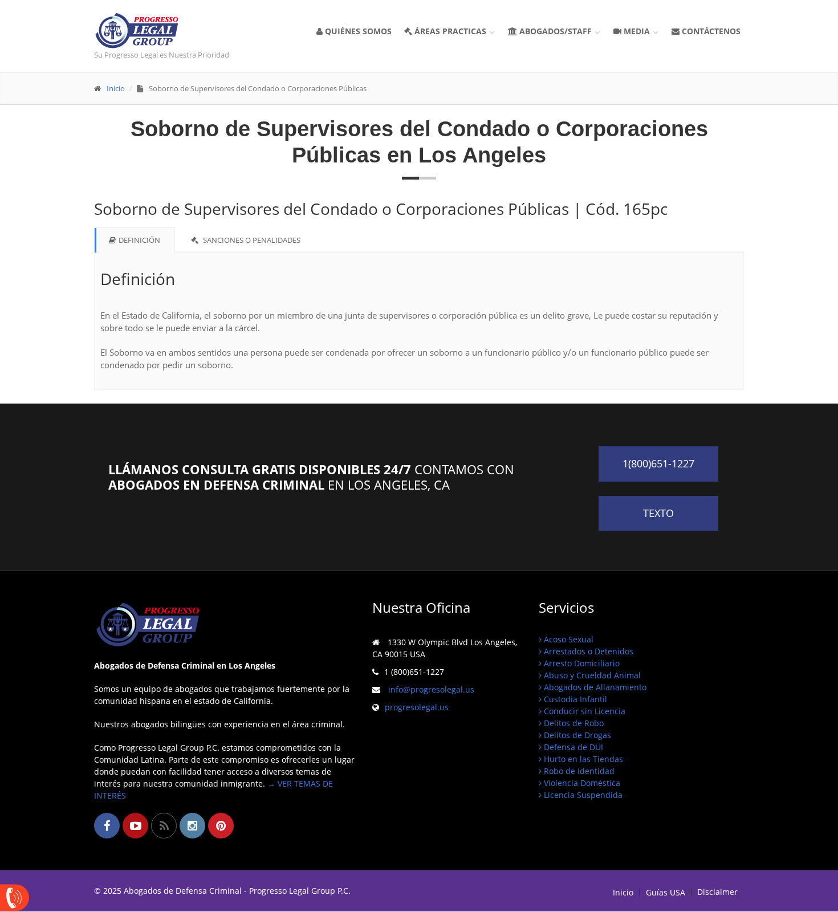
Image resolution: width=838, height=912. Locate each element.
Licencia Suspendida (582, 794)
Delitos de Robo (573, 723)
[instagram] (192, 825)
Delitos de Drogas (576, 735)
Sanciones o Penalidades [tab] (250, 240)
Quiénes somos (357, 31)
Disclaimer (717, 892)
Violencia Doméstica (581, 782)
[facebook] (107, 825)
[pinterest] (221, 825)
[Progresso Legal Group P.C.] (169, 30)
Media (640, 31)
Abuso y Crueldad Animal (591, 675)
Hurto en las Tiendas (582, 759)
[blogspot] (164, 825)
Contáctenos (710, 31)
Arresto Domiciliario (581, 663)
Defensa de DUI (572, 747)
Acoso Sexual (567, 639)
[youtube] (135, 825)
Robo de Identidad (578, 771)
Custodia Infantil (574, 699)
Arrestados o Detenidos (587, 651)
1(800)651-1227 (658, 463)
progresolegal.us (417, 707)
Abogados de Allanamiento (594, 687)
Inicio (116, 88)
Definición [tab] (139, 240)
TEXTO (658, 513)
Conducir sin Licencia (583, 711)
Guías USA (665, 892)
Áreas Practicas (453, 31)
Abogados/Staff (559, 31)
